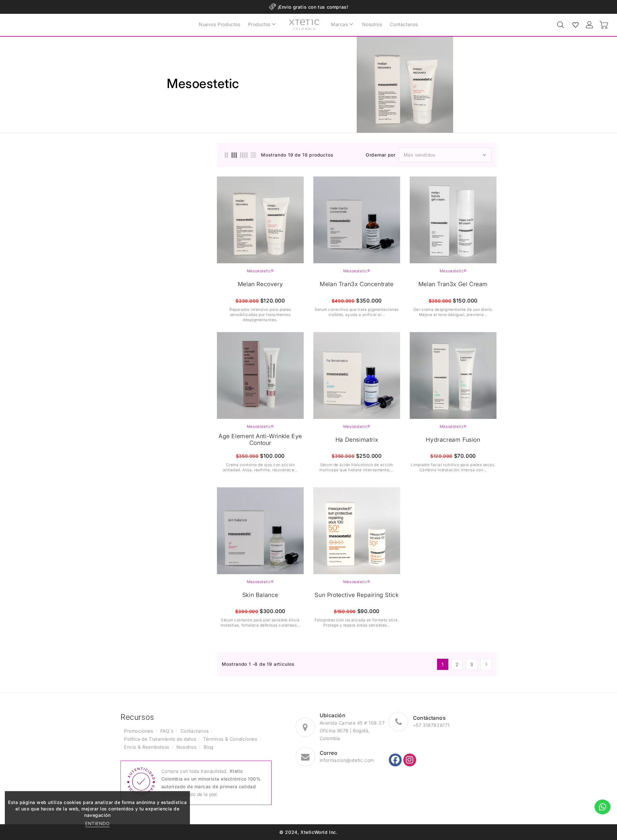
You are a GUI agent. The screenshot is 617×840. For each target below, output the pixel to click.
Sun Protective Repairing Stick (356, 595)
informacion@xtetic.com (347, 760)
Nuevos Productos (219, 24)
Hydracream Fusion (453, 439)
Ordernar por (380, 155)
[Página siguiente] (486, 664)
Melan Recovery (260, 284)
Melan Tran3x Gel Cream (453, 284)
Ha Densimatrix (356, 439)
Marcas (339, 24)
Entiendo (97, 823)
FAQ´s (167, 731)
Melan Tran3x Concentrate (356, 284)
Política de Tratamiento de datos (160, 739)
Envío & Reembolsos (146, 747)
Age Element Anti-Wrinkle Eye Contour (260, 439)
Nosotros (372, 24)
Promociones (138, 731)
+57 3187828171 (431, 725)
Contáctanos (404, 24)
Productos (259, 24)
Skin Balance (260, 595)
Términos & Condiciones (230, 739)
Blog (208, 747)
